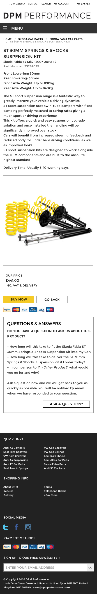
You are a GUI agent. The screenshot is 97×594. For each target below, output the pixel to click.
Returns (8, 491)
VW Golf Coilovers (55, 447)
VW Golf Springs (54, 451)
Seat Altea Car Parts (56, 460)
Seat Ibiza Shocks (54, 456)
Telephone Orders (55, 491)
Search (46, 3)
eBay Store (51, 495)
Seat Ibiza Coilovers (15, 451)
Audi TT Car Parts (14, 464)
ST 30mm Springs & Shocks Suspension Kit (40, 41)
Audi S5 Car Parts (54, 468)
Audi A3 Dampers (14, 447)
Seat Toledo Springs (15, 468)
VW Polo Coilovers (14, 456)
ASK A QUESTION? (66, 404)
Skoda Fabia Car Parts (66, 39)
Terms (48, 486)
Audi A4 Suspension (15, 460)
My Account (61, 3)
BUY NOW (19, 299)
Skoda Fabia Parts (55, 464)
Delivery (8, 495)
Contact (33, 3)
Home (7, 39)
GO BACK (52, 300)
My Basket (84, 3)
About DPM (10, 486)
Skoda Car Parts (30, 39)
